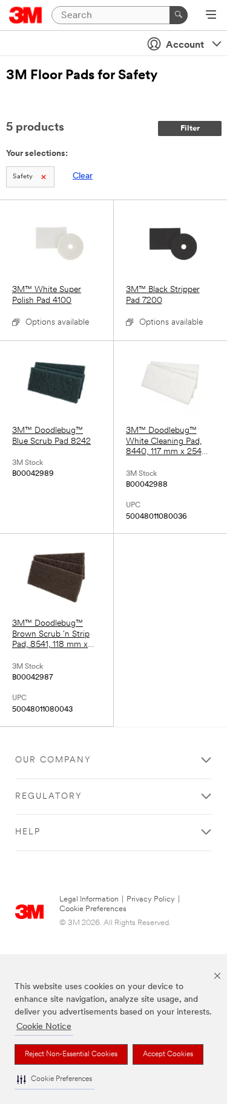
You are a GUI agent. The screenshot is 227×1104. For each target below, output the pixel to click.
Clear (83, 176)
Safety (23, 177)
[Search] (178, 15)
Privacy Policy (151, 899)
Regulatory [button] (48, 796)
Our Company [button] (53, 760)
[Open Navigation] (211, 16)
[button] (54, 1079)
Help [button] (28, 832)
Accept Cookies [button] (168, 1054)
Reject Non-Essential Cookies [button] (71, 1054)
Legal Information (89, 899)
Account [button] (184, 45)
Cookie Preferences (93, 909)
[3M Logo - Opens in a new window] (25, 15)
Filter (190, 128)
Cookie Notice (43, 1026)
